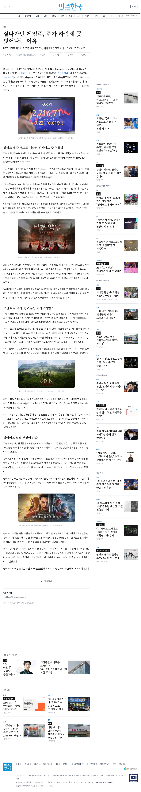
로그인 (134, 7)
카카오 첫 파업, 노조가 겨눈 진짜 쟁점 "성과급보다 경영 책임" (108, 199)
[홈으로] (7, 767)
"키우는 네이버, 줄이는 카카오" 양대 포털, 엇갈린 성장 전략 (108, 223)
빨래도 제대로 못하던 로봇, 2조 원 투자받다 (107, 555)
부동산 (54, 16)
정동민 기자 (7, 55)
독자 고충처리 (47, 764)
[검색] (10, 7)
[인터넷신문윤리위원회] (131, 769)
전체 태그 (122, 764)
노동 (70, 16)
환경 (103, 16)
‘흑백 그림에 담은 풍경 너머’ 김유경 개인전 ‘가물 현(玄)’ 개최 (109, 506)
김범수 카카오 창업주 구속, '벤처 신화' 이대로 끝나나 (108, 171)
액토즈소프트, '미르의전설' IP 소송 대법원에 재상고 (107, 98)
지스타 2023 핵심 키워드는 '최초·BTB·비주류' (107, 338)
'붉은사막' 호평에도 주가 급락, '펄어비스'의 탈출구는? (109, 362)
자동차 (87, 16)
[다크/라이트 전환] (5, 6)
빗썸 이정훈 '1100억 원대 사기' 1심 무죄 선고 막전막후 (109, 434)
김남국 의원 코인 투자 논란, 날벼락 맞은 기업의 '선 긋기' (109, 386)
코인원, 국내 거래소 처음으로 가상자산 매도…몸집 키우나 (106, 123)
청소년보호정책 (92, 764)
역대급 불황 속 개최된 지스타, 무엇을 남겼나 (107, 293)
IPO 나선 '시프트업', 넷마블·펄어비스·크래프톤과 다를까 (107, 314)
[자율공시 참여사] (133, 778)
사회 (95, 16)
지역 (111, 16)
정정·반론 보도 (105, 764)
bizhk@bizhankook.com (103, 782)
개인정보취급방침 (61, 764)
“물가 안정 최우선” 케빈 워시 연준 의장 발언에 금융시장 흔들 (109, 484)
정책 (62, 16)
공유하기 (48, 581)
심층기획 (28, 16)
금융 (45, 16)
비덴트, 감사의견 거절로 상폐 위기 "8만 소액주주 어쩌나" (109, 410)
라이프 (120, 16)
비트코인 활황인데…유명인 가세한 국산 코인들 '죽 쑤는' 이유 (107, 147)
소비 (78, 16)
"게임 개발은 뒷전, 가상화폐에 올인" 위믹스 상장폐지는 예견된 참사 (109, 456)
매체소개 (19, 764)
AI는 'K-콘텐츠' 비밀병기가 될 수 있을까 (109, 268)
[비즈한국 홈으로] (70, 7)
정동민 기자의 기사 (10, 655)
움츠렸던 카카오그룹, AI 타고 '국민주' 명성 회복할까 (109, 245)
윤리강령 (28, 764)
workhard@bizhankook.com (14, 597)
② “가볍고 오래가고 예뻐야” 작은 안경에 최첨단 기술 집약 (107, 530)
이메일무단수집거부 (77, 764)
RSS (114, 764)
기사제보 (37, 764)
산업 (37, 16)
